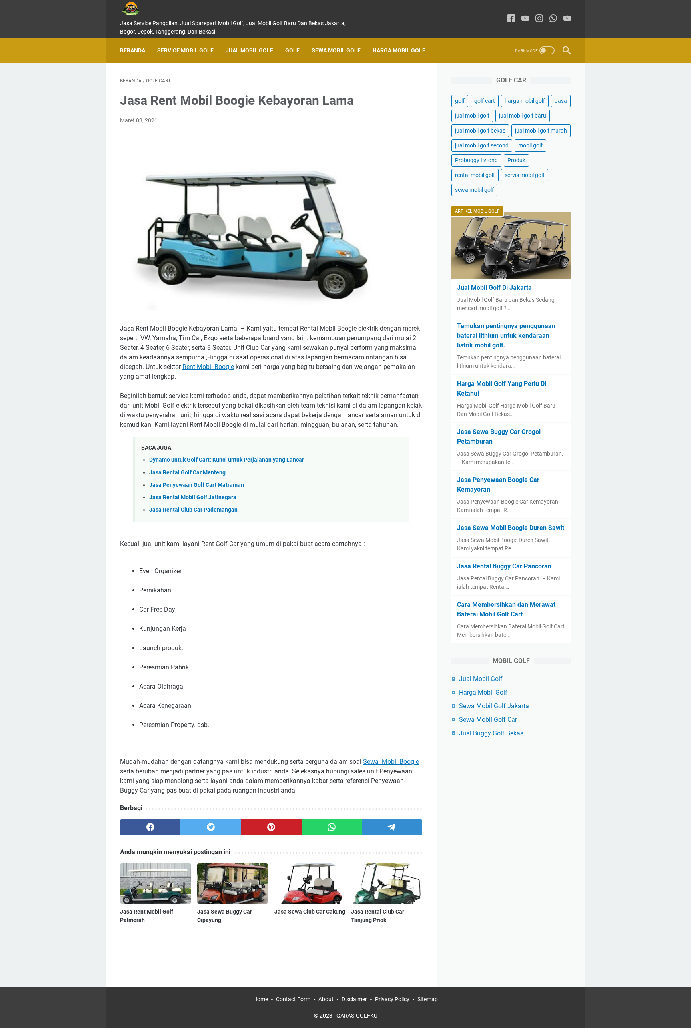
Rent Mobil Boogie (208, 367)
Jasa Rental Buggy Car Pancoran (504, 566)
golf (460, 101)
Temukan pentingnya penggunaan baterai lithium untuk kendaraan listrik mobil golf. (506, 335)
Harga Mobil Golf (399, 50)
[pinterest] (271, 827)
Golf (292, 50)
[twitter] (210, 827)
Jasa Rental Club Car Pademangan (193, 509)
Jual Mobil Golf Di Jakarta (494, 287)
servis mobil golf (525, 175)
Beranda (132, 50)
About (326, 999)
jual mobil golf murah (541, 130)
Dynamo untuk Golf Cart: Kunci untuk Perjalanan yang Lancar (226, 459)
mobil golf (530, 145)
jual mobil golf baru (522, 115)
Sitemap (427, 999)
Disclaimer (354, 999)
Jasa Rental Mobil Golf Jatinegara (192, 497)
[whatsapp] (553, 19)
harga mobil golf (525, 101)
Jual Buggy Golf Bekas (491, 733)
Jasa (561, 101)
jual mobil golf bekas (480, 130)
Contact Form (293, 999)
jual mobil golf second (482, 145)
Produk (516, 160)
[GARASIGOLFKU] (137, 8)
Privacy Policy (392, 999)
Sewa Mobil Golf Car (488, 719)
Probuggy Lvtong (476, 160)
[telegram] (392, 827)
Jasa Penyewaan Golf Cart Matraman (196, 485)
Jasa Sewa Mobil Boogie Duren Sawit (510, 528)
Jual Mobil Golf (249, 50)
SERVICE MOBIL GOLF (185, 50)
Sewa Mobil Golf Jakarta (494, 706)
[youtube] (525, 19)
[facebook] (511, 19)
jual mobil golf (472, 115)
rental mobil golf (475, 175)
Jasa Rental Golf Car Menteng (187, 472)
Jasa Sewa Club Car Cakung (309, 911)
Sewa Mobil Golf (336, 50)
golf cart (484, 101)
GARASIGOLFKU (356, 1015)
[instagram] (539, 19)
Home (260, 999)
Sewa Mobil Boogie (391, 761)
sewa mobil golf (474, 190)
